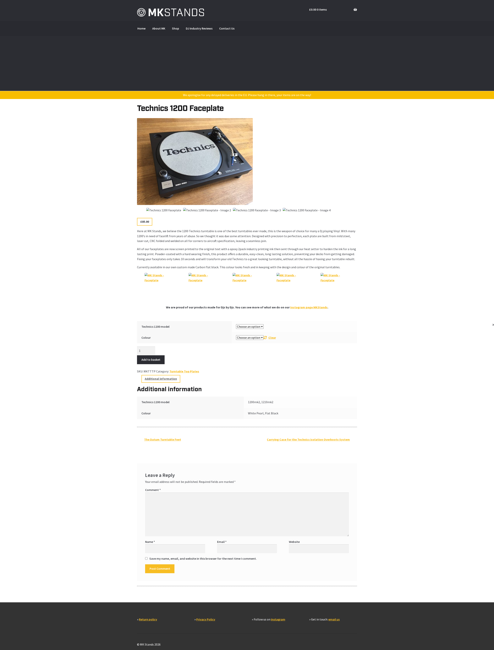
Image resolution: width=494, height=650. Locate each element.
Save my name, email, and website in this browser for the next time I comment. (203, 558)
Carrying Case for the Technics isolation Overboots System (308, 440)
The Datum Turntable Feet (162, 440)
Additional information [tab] (161, 379)
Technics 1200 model (155, 326)
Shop (175, 28)
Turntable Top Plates (184, 371)
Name (150, 542)
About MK (158, 28)
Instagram (278, 619)
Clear (272, 337)
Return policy (148, 619)
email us (334, 619)
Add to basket (150, 359)
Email (222, 542)
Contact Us (226, 28)
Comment (153, 490)
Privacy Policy (205, 619)
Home (141, 28)
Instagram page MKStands (308, 307)
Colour (146, 337)
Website (294, 542)
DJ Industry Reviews (199, 28)
